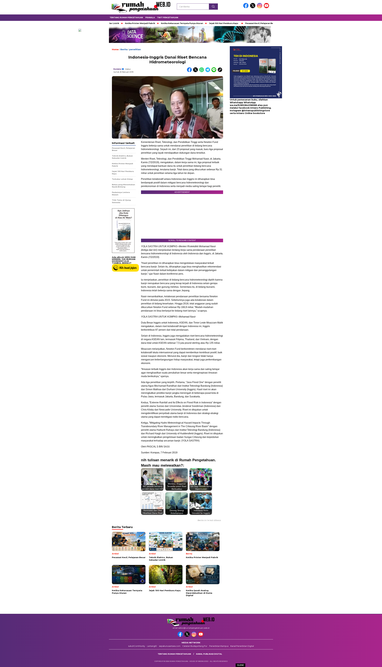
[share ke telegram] (208, 71)
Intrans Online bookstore (250, 113)
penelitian (135, 49)
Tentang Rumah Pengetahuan (126, 17)
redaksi (117, 69)
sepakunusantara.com (169, 646)
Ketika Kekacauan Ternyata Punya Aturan (157, 23)
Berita (123, 49)
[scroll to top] (368, 662)
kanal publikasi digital (209, 654)
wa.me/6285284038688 (243, 105)
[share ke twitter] (196, 71)
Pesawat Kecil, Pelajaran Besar (235, 23)
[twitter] (253, 7)
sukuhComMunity (136, 646)
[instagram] (260, 7)
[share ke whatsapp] (202, 71)
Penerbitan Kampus (218, 646)
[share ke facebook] (190, 71)
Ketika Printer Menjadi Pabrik (115, 23)
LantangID (152, 646)
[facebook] (246, 7)
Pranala (150, 17)
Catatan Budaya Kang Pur (194, 646)
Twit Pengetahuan (167, 17)
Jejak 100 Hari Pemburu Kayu (198, 23)
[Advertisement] (248, 138)
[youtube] (267, 7)
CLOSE (240, 665)
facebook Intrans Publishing (255, 108)
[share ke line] (214, 71)
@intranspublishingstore (256, 110)
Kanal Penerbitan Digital (242, 646)
